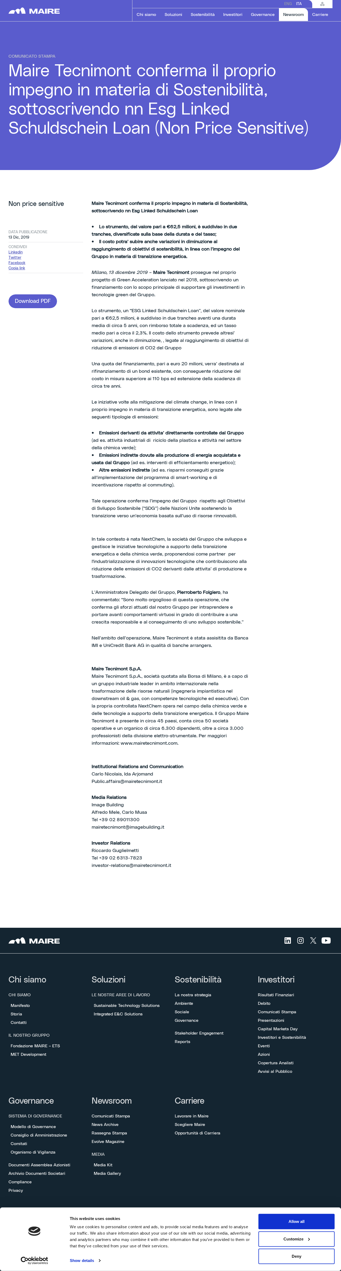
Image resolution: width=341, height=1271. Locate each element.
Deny (296, 1256)
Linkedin (16, 252)
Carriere (189, 1101)
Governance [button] (263, 14)
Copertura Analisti (276, 1063)
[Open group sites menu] (322, 4)
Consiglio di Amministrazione (39, 1135)
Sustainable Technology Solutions (127, 1005)
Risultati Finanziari (276, 995)
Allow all (297, 1221)
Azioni (264, 1054)
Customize (293, 1238)
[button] (33, 301)
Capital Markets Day (278, 1029)
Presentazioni (271, 1020)
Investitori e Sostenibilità (282, 1037)
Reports (182, 1042)
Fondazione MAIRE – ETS (35, 1046)
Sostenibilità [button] (203, 14)
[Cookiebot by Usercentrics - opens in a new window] (34, 1261)
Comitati (19, 1144)
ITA (299, 4)
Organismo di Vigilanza (33, 1152)
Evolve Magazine (108, 1141)
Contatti (19, 1022)
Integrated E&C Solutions (118, 1014)
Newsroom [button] (295, 14)
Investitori (276, 980)
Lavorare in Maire (192, 1116)
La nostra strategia (193, 995)
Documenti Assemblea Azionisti (39, 1165)
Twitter (15, 258)
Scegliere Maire (190, 1124)
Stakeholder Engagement (199, 1033)
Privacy (16, 1190)
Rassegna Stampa (109, 1133)
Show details (82, 1260)
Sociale (182, 1012)
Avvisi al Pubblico (275, 1071)
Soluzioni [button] (173, 14)
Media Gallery (107, 1173)
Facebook (17, 263)
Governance (186, 1020)
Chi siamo (27, 980)
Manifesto (20, 1005)
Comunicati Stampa (277, 1012)
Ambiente (184, 1003)
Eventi (264, 1046)
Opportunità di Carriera (197, 1133)
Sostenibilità (198, 980)
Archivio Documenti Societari (37, 1173)
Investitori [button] (232, 14)
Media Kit (103, 1165)
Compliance (20, 1182)
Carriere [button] (320, 14)
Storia (16, 1014)
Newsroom (112, 1101)
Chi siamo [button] (146, 14)
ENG (288, 4)
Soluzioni (108, 980)
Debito (264, 1003)
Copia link (17, 268)
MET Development (28, 1054)
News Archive (105, 1124)
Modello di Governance (33, 1127)
